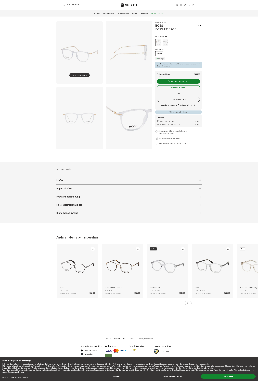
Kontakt (117, 339)
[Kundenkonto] (185, 5)
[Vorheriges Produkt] (184, 303)
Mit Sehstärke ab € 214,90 (180, 81)
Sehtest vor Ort (157, 13)
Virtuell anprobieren (81, 75)
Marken (135, 13)
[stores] (181, 5)
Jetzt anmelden (183, 64)
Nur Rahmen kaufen (178, 88)
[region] (129, 273)
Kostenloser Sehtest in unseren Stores (172, 143)
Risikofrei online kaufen (179, 112)
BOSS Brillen (163, 22)
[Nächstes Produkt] (189, 303)
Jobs (124, 339)
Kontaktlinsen (123, 13)
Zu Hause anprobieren (178, 99)
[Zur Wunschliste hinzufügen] (199, 26)
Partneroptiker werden (145, 339)
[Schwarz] (165, 42)
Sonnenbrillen (108, 13)
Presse (132, 339)
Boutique (144, 13)
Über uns (108, 339)
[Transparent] (158, 42)
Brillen (97, 13)
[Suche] (177, 5)
